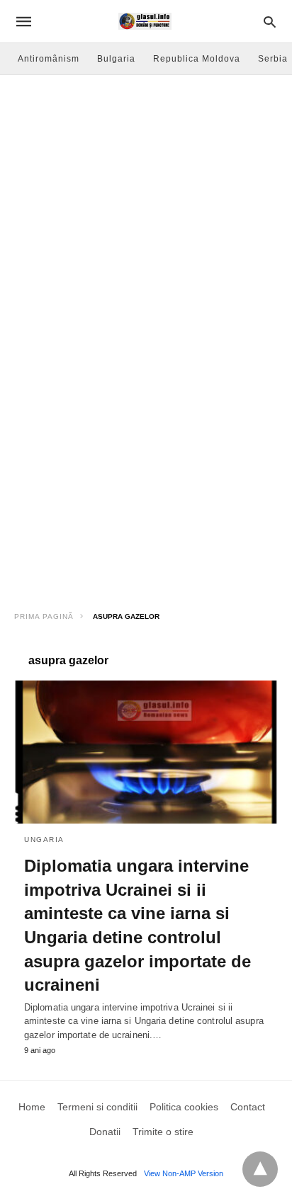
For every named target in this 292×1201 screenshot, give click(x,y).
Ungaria (44, 839)
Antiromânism (48, 59)
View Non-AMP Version (183, 1173)
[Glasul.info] (145, 21)
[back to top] (260, 1169)
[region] (146, 487)
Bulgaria (116, 59)
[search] (270, 21)
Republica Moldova (196, 59)
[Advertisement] (146, 228)
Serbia (273, 59)
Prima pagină (44, 616)
